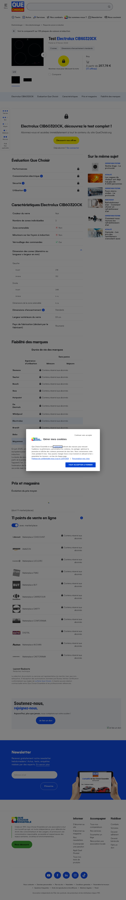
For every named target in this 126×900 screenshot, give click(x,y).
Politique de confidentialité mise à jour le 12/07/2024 (50, 459)
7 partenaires (57, 447)
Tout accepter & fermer (81, 465)
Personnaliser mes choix (81, 459)
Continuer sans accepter (83, 435)
